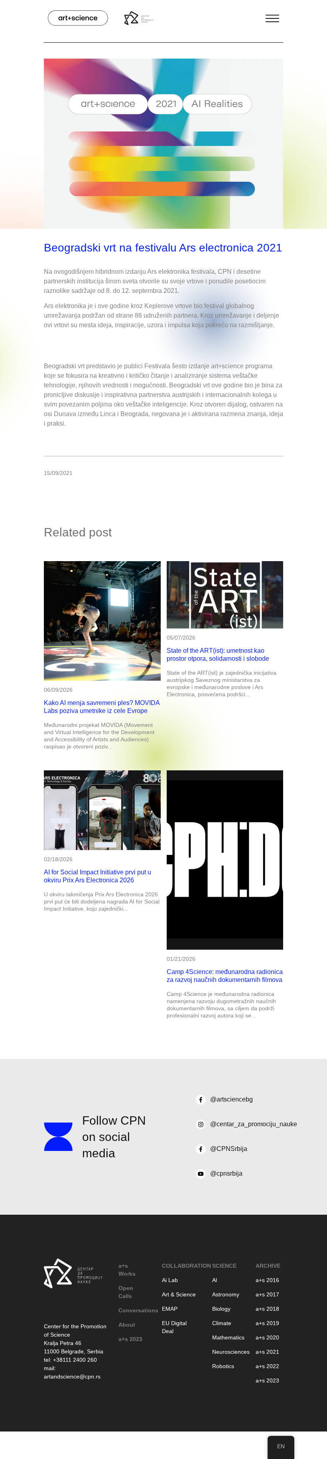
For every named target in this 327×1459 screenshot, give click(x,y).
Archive (268, 1266)
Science (224, 1266)
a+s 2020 (267, 1337)
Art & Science (179, 1294)
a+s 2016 (267, 1280)
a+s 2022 (267, 1366)
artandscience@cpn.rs (72, 1376)
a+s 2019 (267, 1323)
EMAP (169, 1309)
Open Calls (125, 1292)
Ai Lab (170, 1280)
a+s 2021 (267, 1352)
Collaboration (179, 1266)
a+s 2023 (130, 1339)
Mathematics (226, 1337)
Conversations (132, 1310)
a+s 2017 (267, 1294)
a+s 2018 (267, 1309)
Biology (221, 1309)
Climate (221, 1323)
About (126, 1325)
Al (214, 1280)
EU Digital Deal (174, 1327)
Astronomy (225, 1294)
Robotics (223, 1366)
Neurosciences (226, 1352)
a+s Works (127, 1270)
